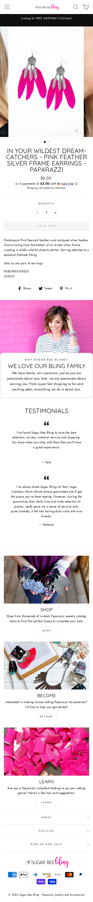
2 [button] (49, 142)
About (46, 817)
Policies (46, 831)
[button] (46, 183)
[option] (46, 20)
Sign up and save (46, 844)
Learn (46, 802)
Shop (46, 630)
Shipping (32, 188)
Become (46, 716)
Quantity (46, 203)
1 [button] (45, 142)
